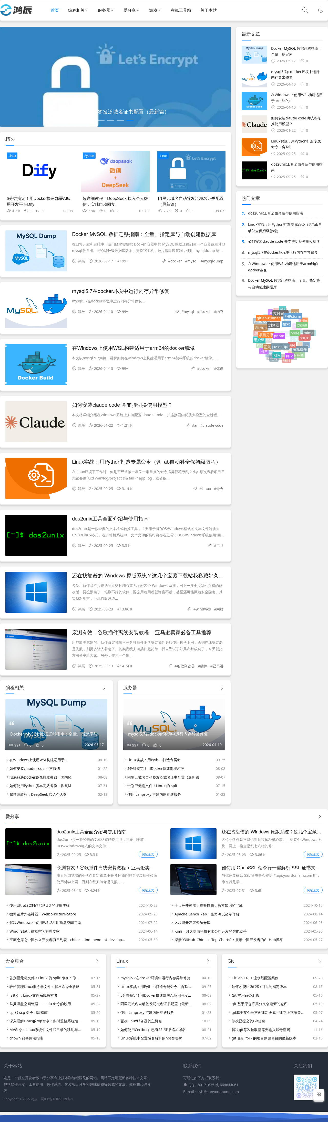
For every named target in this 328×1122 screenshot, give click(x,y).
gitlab (264, 333)
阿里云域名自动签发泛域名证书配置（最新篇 (163, 777)
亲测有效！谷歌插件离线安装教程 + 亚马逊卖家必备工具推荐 (141, 632)
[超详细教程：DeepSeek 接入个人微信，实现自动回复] (115, 171)
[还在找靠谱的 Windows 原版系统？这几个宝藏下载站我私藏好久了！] (36, 593)
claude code (213, 425)
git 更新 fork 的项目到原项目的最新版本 (264, 1038)
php (287, 354)
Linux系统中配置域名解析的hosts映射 (151, 1038)
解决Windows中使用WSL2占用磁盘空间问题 (45, 922)
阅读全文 (148, 854)
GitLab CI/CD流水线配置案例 (255, 977)
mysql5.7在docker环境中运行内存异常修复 (120, 290)
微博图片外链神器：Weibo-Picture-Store (42, 914)
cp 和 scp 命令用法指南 (28, 1012)
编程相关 (76, 10)
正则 (267, 340)
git (287, 326)
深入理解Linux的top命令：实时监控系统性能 (45, 1020)
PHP (289, 350)
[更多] (104, 687)
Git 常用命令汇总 (245, 995)
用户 (264, 348)
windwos (203, 609)
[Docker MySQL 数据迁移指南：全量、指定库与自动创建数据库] (36, 251)
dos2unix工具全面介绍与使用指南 (110, 518)
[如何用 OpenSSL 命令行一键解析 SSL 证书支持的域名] (193, 893)
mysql (192, 261)
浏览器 (273, 318)
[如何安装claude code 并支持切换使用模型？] (36, 422)
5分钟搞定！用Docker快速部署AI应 (155, 768)
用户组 (259, 337)
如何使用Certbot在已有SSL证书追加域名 (153, 1029)
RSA (276, 349)
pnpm (279, 327)
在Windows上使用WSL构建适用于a (38, 759)
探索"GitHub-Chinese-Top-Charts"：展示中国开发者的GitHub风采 (229, 939)
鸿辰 (34, 1099)
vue (292, 337)
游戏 (153, 10)
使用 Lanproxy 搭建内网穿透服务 (154, 794)
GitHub (261, 324)
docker (176, 261)
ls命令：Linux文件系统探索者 (33, 995)
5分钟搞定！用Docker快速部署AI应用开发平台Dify (39, 201)
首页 (55, 10)
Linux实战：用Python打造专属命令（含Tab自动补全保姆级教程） (146, 461)
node (295, 325)
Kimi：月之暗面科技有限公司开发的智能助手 (211, 931)
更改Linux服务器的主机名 (141, 1020)
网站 (219, 609)
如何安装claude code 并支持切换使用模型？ (122, 404)
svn (302, 325)
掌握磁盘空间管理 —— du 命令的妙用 (40, 1003)
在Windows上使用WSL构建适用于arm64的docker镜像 (133, 347)
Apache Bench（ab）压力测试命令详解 (207, 914)
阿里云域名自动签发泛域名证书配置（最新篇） (191, 201)
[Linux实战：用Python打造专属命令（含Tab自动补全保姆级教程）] (36, 479)
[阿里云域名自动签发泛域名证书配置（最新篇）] (191, 171)
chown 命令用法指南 (26, 1038)
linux (286, 342)
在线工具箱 (181, 10)
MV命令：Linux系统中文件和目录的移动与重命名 (45, 1029)
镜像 (219, 368)
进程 (274, 356)
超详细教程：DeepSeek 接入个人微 (38, 794)
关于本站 (208, 10)
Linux (12, 156)
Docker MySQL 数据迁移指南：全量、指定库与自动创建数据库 (144, 234)
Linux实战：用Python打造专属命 (154, 759)
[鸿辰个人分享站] (16, 15)
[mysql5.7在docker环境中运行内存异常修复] (36, 308)
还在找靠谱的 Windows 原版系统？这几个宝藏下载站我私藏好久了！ (150, 575)
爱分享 (130, 10)
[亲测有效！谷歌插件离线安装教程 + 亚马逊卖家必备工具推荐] (36, 650)
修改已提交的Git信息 (248, 1020)
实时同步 (280, 310)
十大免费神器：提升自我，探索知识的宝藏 (209, 905)
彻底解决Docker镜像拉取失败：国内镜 (40, 777)
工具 (219, 545)
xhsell (302, 320)
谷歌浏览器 (186, 666)
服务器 (104, 10)
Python (89, 156)
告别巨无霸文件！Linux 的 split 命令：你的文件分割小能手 (45, 977)
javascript (280, 338)
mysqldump (213, 261)
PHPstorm (292, 312)
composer (306, 336)
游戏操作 (300, 344)
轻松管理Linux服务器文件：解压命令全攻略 (44, 986)
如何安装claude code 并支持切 (34, 768)
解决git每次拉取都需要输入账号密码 (261, 1029)
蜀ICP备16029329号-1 (57, 1099)
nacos (305, 332)
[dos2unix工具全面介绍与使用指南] (36, 536)
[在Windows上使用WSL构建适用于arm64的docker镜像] (36, 365)
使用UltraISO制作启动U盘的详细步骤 (39, 905)
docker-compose (282, 360)
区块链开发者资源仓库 (192, 922)
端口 (286, 358)
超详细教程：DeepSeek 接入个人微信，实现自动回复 (115, 201)
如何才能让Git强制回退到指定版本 (259, 986)
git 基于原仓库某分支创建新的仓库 (260, 1003)
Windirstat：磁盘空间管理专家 (34, 931)
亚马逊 (218, 666)
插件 (203, 666)
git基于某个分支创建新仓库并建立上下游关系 (268, 1012)
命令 (219, 488)
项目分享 (266, 328)
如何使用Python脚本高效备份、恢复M (40, 785)
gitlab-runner (268, 314)
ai (195, 425)
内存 (219, 311)
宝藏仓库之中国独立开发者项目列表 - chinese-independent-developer (67, 939)
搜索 (286, 316)
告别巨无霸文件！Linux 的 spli (152, 785)
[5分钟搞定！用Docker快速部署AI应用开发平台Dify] (39, 171)
